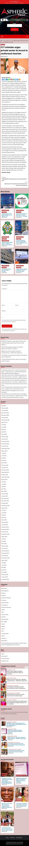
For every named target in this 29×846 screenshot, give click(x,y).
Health (3, 610)
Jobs (2, 612)
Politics (3, 624)
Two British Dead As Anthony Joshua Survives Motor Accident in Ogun (13, 360)
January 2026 (4, 410)
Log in (2, 654)
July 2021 (3, 539)
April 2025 (3, 432)
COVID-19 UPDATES (6, 598)
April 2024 (3, 460)
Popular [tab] (7, 718)
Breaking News (5, 210)
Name (3, 305)
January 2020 (4, 577)
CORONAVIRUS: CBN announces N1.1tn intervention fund (14, 179)
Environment (4, 605)
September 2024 (5, 448)
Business (3, 44)
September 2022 (5, 505)
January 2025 (4, 439)
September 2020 (5, 558)
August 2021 (4, 536)
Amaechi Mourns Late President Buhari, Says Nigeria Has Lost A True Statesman (12, 390)
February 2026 (4, 408)
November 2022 (5, 501)
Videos (3, 636)
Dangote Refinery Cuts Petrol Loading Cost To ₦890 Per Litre (7, 215)
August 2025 (4, 422)
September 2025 (5, 420)
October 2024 (4, 446)
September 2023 (5, 477)
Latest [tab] (3, 718)
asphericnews (4, 56)
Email (17, 305)
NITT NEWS (4, 621)
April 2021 (3, 541)
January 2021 (4, 548)
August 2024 (4, 451)
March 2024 (4, 463)
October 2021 (4, 532)
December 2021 (5, 527)
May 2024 (3, 458)
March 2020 (4, 572)
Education (3, 600)
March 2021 (4, 543)
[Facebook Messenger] (17, 79)
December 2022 (5, 498)
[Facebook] (3, 79)
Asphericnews (4, 217)
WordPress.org (4, 661)
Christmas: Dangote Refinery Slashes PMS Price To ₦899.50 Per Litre (21, 241)
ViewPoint (3, 638)
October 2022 (4, 503)
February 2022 (4, 522)
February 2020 (4, 574)
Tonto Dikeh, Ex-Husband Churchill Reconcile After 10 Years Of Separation (14, 356)
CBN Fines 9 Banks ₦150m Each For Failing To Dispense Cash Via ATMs (7, 243)
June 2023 (3, 484)
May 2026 (3, 405)
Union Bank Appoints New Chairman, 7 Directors (6, 270)
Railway (3, 626)
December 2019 (5, 579)
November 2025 (5, 415)
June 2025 (3, 427)
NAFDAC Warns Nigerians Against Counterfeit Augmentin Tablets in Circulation (12, 348)
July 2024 (3, 453)
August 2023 (4, 479)
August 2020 (4, 560)
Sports (3, 629)
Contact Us (21, 3)
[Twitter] (5, 79)
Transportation (5, 633)
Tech (2, 631)
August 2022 (4, 508)
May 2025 (3, 429)
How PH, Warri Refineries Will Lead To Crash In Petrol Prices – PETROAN (21, 215)
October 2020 (4, 555)
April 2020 (3, 570)
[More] (19, 79)
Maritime (3, 617)
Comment (4, 288)
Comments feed (5, 658)
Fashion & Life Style (6, 607)
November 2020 (5, 553)
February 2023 (4, 493)
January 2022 (4, 524)
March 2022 (4, 520)
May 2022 (3, 515)
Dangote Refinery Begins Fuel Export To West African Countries (21, 270)
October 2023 (4, 474)
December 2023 (5, 470)
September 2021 (5, 534)
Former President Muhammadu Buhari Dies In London (14, 378)
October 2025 (4, 417)
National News (5, 240)
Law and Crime (4, 614)
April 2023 (3, 489)
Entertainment (5, 602)
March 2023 (4, 491)
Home (6, 3)
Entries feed (4, 656)
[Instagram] (11, 79)
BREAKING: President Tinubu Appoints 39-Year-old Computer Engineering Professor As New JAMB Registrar (13, 342)
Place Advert (15, 3)
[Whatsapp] (9, 79)
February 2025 (4, 436)
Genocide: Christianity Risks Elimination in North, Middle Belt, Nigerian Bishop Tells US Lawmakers (17, 702)
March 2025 (4, 434)
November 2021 (5, 529)
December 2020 (5, 551)
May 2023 (3, 486)
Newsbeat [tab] (14, 718)
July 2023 (3, 482)
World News (4, 640)
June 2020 (3, 565)
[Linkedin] (7, 79)
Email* (14, 23)
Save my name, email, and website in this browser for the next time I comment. (14, 320)
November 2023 (5, 472)
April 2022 (3, 517)
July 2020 (3, 562)
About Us (10, 3)
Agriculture (4, 588)
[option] (14, 672)
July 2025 (3, 424)
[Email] (13, 79)
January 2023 (4, 496)
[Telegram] (15, 79)
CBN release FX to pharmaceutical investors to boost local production (15, 183)
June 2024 (3, 455)
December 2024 (5, 441)
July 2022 (3, 510)
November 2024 (5, 443)
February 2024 (4, 465)
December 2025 (5, 413)
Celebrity (3, 595)
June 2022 (3, 512)
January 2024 (4, 467)
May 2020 (3, 567)
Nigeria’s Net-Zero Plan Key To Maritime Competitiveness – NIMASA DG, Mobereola (11, 352)
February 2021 (4, 546)
